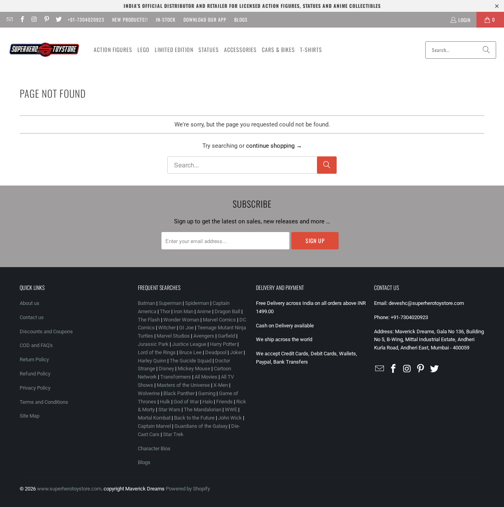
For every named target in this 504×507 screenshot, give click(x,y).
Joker (236, 352)
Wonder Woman (181, 320)
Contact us (32, 317)
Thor (165, 311)
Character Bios (154, 448)
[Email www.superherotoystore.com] (9, 19)
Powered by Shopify (188, 489)
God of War (186, 402)
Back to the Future (195, 418)
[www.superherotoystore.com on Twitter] (58, 19)
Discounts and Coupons (46, 331)
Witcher (167, 328)
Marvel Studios (173, 336)
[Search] (486, 50)
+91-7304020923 (86, 19)
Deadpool (215, 352)
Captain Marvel (154, 426)
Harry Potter (223, 344)
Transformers (175, 377)
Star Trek (173, 434)
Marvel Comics (219, 320)
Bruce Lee (190, 352)
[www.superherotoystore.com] (44, 50)
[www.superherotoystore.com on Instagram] (34, 19)
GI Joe (186, 328)
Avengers (203, 336)
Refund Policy (35, 374)
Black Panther (179, 393)
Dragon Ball (227, 311)
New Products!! (130, 19)
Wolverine (149, 393)
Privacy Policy (35, 388)
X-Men (220, 385)
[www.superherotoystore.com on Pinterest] (46, 19)
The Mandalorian (202, 409)
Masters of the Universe (183, 385)
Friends (224, 402)
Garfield (226, 336)
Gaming (206, 393)
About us (29, 303)
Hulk (165, 402)
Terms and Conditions (44, 402)
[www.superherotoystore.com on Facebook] (21, 19)
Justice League (189, 344)
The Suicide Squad (190, 361)
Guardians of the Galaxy (201, 426)
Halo (207, 402)
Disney (166, 368)
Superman (170, 303)
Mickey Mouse (194, 368)
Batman (146, 303)
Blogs (241, 19)
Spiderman (197, 303)
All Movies (206, 377)
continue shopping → (274, 145)
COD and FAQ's (36, 345)
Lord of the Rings (157, 352)
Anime (204, 311)
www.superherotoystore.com (69, 489)
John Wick (230, 418)
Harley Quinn (152, 361)
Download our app (204, 19)
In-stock (166, 19)
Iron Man (183, 311)
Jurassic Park (153, 344)
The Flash (149, 320)
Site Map (29, 416)
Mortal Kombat (154, 418)
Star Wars (169, 409)
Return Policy (34, 359)
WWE (231, 409)
